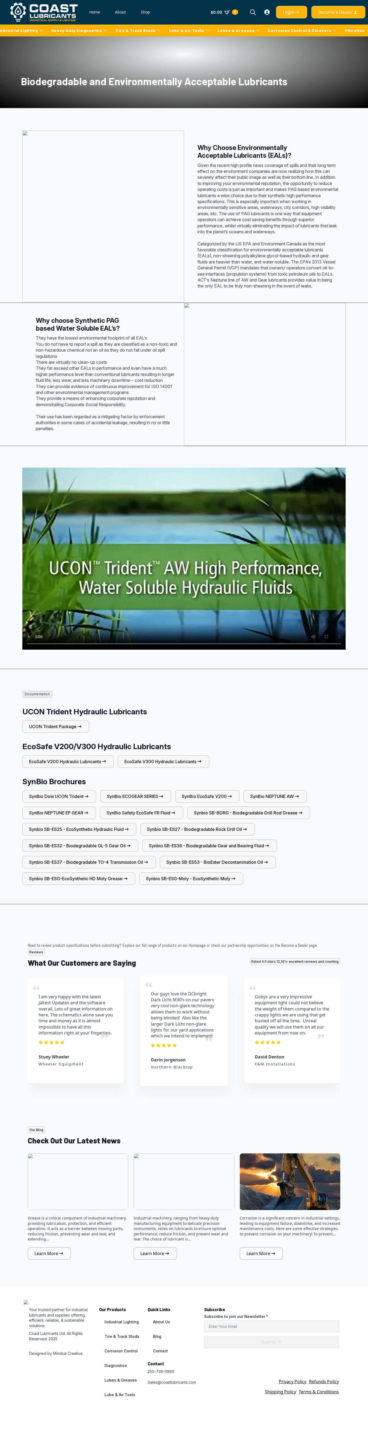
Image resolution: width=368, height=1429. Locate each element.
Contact (160, 1351)
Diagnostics (116, 1365)
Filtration (355, 30)
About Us (161, 1322)
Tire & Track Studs (135, 30)
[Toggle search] (253, 12)
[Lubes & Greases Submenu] (258, 31)
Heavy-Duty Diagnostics (76, 30)
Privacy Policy (292, 1382)
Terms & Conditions (319, 1392)
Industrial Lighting (122, 1322)
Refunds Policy (324, 1382)
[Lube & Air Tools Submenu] (208, 31)
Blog (157, 1336)
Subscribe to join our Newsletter (236, 1316)
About (120, 12)
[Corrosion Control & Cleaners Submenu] (336, 31)
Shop (145, 12)
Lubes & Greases (236, 30)
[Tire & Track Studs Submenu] (160, 31)
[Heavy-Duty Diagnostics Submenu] (106, 31)
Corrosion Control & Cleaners (299, 30)
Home (94, 12)
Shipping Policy (280, 1392)
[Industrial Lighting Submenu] (42, 31)
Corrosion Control (121, 1351)
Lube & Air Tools (186, 30)
